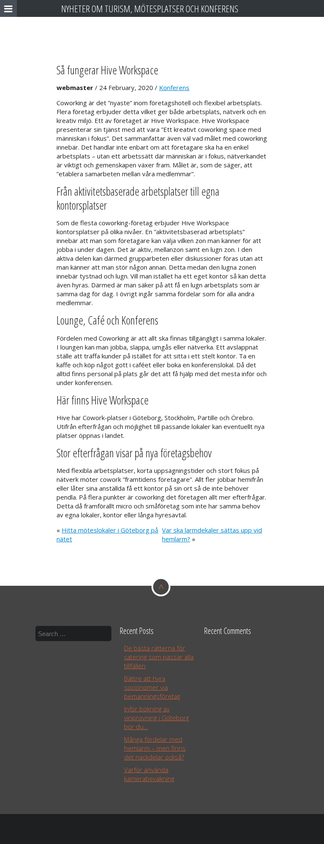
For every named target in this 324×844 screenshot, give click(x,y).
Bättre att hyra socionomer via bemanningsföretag (152, 687)
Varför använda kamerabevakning (149, 774)
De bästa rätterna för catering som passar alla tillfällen (159, 657)
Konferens (174, 87)
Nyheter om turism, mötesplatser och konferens (149, 8)
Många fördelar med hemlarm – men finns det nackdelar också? (155, 748)
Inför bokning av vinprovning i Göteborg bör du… (156, 718)
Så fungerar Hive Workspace (107, 70)
